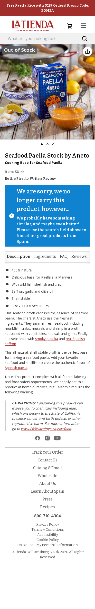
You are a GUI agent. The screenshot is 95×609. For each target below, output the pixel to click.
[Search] (84, 38)
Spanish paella (16, 367)
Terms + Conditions (47, 530)
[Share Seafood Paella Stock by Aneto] (87, 51)
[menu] (83, 26)
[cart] (69, 26)
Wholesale (47, 475)
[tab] (18, 256)
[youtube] (57, 438)
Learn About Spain (47, 491)
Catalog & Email (47, 468)
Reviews (79, 256)
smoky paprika (46, 338)
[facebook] (37, 438)
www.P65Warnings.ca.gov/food (46, 428)
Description (18, 256)
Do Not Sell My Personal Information (47, 545)
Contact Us (47, 460)
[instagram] (47, 438)
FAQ (63, 256)
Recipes (47, 507)
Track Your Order (47, 452)
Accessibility (47, 535)
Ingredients (45, 256)
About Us (47, 483)
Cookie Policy (48, 540)
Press (48, 499)
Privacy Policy (47, 524)
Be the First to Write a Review (30, 179)
